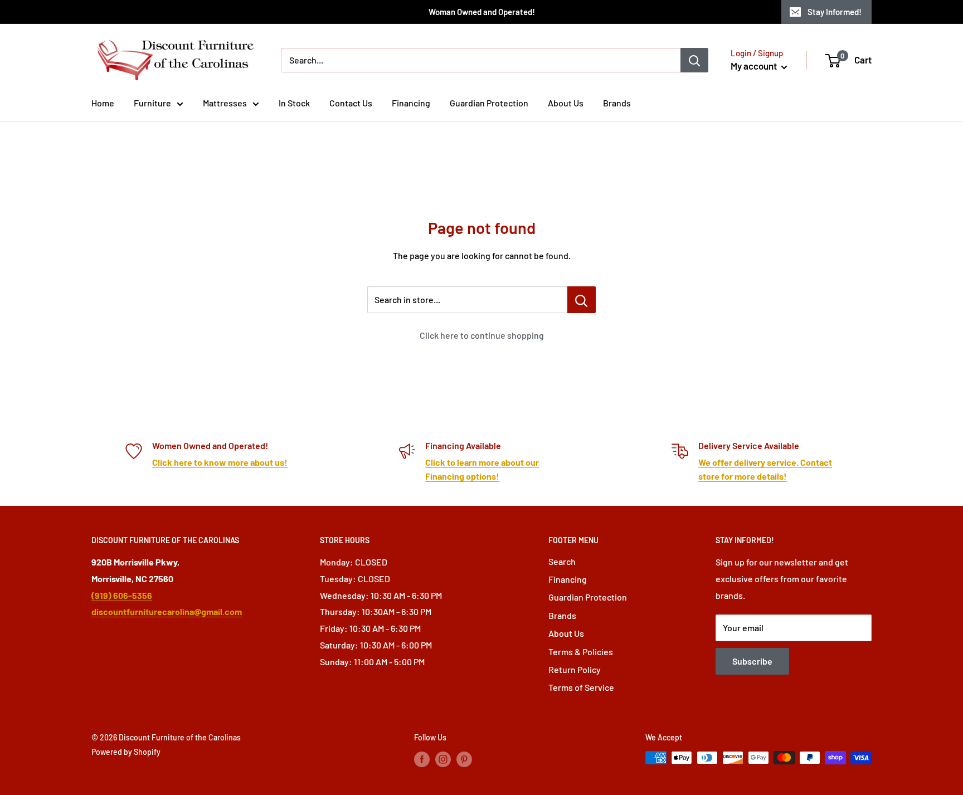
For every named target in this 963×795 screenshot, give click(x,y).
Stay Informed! (835, 12)
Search (562, 561)
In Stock (294, 102)
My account (755, 65)
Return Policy (574, 669)
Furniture (152, 102)
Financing (411, 102)
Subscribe (752, 661)
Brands (617, 102)
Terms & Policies (580, 651)
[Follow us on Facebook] (422, 759)
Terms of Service (581, 687)
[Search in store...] (581, 299)
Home (102, 102)
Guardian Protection (489, 102)
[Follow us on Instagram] (443, 759)
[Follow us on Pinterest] (464, 759)
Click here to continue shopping (482, 335)
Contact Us (350, 102)
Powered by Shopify (125, 752)
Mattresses (225, 102)
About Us (565, 102)
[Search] (694, 60)
